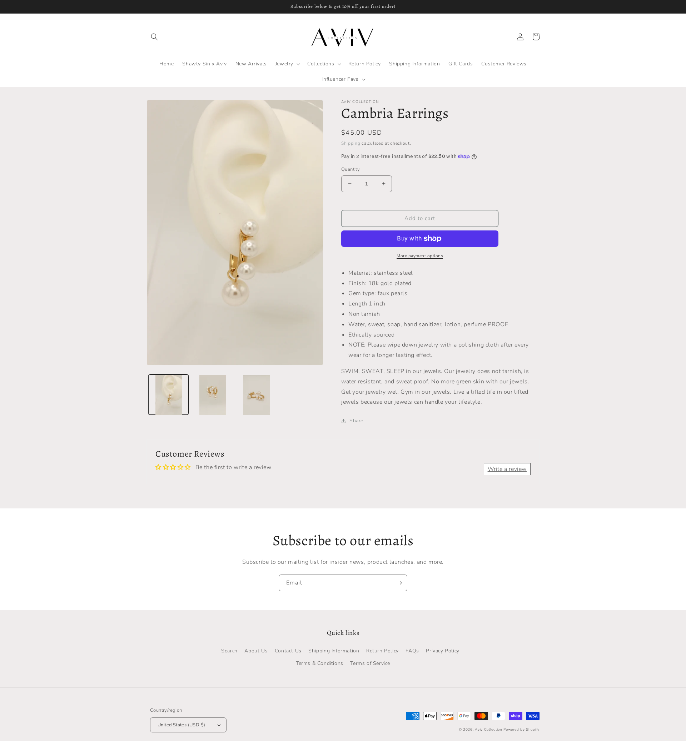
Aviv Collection (488, 729)
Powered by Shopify (521, 729)
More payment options (420, 256)
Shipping (351, 143)
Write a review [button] (507, 469)
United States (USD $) (181, 725)
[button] (154, 37)
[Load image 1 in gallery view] (168, 394)
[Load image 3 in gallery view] (257, 394)
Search (229, 650)
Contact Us (288, 650)
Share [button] (356, 420)
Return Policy (382, 650)
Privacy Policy (442, 650)
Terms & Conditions (319, 663)
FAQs (412, 650)
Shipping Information (333, 650)
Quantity (350, 169)
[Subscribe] (399, 583)
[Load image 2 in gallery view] (212, 394)
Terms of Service (370, 663)
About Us (256, 650)
